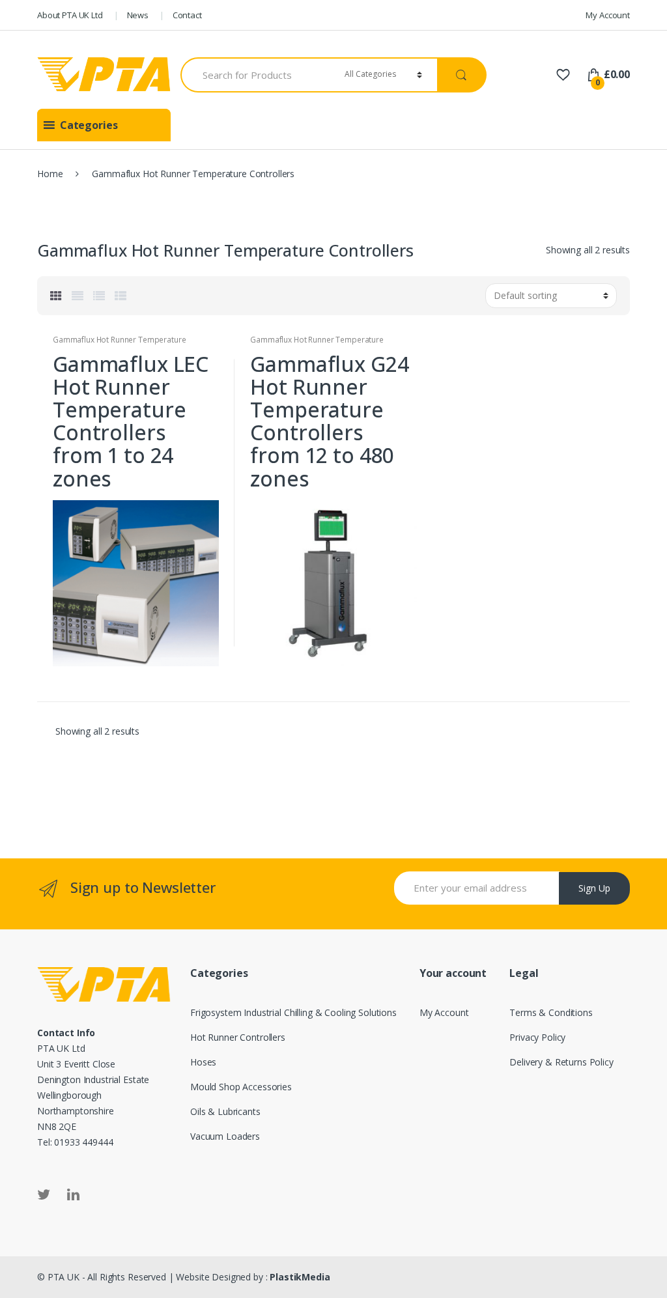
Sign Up (594, 888)
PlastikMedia (300, 1277)
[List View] (99, 296)
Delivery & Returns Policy (561, 1062)
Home (50, 173)
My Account (608, 15)
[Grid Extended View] (77, 296)
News (138, 15)
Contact (187, 15)
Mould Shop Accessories (241, 1086)
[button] (89, 125)
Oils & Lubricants (225, 1111)
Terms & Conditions (550, 1012)
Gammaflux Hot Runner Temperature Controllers (119, 344)
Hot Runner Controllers (237, 1037)
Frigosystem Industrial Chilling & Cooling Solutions (293, 1012)
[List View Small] (120, 296)
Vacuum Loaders (225, 1136)
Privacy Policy (537, 1037)
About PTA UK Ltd (70, 15)
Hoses (203, 1062)
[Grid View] (56, 296)
